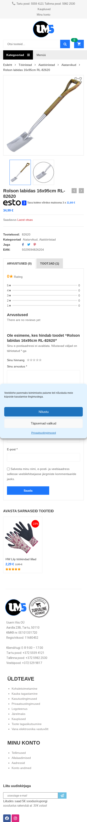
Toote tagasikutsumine (27, 724)
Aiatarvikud (68, 65)
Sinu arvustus (17, 366)
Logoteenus (19, 708)
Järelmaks (18, 714)
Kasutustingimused (24, 698)
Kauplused (19, 719)
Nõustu (44, 412)
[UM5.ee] (43, 29)
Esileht (7, 65)
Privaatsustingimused (43, 432)
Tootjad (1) (49, 263)
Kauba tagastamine (25, 693)
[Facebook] (23, 244)
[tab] (19, 263)
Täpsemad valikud (43, 423)
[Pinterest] (35, 244)
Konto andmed (21, 768)
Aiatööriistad (46, 65)
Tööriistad (25, 65)
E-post (12, 449)
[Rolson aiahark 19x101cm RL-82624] (74, 190)
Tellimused (19, 752)
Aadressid (18, 763)
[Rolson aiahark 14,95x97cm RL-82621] (81, 190)
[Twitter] (28, 244)
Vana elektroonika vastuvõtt (30, 729)
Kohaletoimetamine (24, 688)
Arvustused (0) (19, 263)
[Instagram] (15, 818)
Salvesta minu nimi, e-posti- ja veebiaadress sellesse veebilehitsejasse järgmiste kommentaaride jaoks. (41, 474)
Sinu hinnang (15, 360)
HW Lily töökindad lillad (20, 559)
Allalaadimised (21, 757)
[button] (78, 80)
